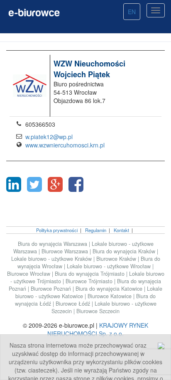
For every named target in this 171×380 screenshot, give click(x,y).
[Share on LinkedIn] (13, 184)
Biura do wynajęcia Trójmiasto (90, 273)
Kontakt (121, 230)
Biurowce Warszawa (66, 251)
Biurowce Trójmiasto (90, 281)
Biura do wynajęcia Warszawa (53, 244)
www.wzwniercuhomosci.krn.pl (65, 145)
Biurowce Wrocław (29, 273)
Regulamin (95, 230)
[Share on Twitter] (34, 184)
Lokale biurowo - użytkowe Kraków (52, 258)
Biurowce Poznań (52, 288)
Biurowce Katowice (110, 296)
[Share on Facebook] (75, 184)
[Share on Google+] (55, 184)
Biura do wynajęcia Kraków (125, 251)
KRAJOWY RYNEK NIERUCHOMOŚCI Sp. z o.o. (97, 329)
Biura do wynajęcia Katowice (110, 288)
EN (132, 11)
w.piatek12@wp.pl (49, 136)
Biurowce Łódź (74, 303)
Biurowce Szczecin (98, 311)
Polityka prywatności (57, 230)
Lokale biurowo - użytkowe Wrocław (109, 266)
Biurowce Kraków (117, 258)
